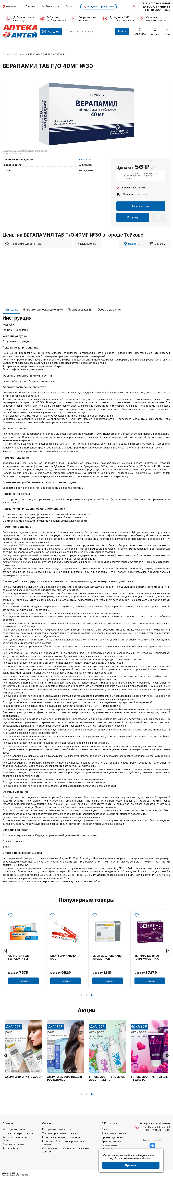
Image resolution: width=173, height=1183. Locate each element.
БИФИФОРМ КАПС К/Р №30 (63, 957)
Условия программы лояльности (62, 1133)
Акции (69, 6)
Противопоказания (80, 309)
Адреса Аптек (11, 1148)
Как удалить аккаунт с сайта (16, 1139)
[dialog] (131, 1161)
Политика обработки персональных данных (64, 1143)
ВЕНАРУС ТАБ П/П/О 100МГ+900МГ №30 (146, 957)
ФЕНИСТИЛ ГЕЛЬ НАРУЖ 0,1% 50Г (19, 957)
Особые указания (109, 309)
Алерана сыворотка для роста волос (64, 1078)
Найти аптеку (50, 6)
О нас (105, 1129)
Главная (30, 6)
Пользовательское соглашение (61, 1137)
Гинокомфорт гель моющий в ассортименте (110, 1078)
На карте (133, 243)
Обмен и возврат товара (18, 1133)
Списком (159, 243)
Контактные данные (114, 1133)
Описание (11, 309)
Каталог (20, 54)
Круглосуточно (87, 243)
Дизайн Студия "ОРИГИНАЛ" (15, 1175)
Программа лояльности (56, 1129)
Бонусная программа (100, 6)
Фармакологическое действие (43, 309)
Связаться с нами (13, 1144)
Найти (122, 31)
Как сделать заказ (14, 1129)
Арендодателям (111, 1141)
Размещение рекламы (109, 1147)
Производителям (112, 1137)
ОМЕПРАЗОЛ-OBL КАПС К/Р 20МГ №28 (107, 957)
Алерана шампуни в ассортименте (29, 1077)
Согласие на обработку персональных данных (65, 1150)
